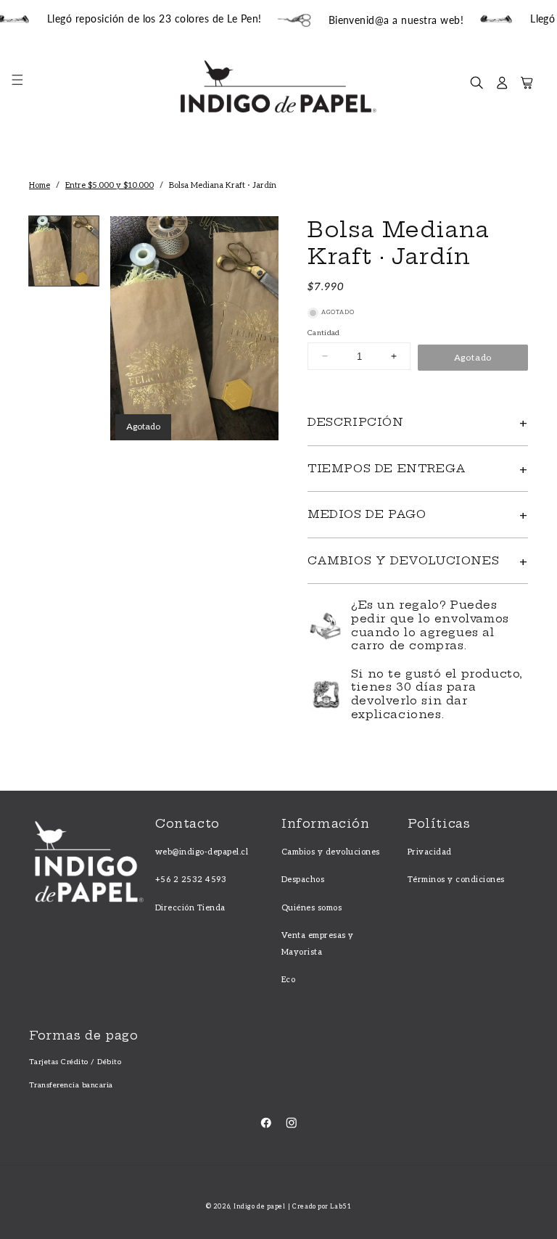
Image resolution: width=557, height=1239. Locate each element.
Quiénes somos (311, 908)
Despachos (302, 879)
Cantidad (324, 333)
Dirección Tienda (190, 908)
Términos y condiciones (456, 879)
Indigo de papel (259, 1207)
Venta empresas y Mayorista (317, 943)
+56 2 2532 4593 (190, 879)
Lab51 (340, 1207)
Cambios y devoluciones (330, 852)
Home (39, 185)
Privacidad (430, 852)
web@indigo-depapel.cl (201, 852)
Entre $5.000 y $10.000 (109, 185)
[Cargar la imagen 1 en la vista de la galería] (64, 251)
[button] (24, 86)
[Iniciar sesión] (502, 86)
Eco (288, 979)
